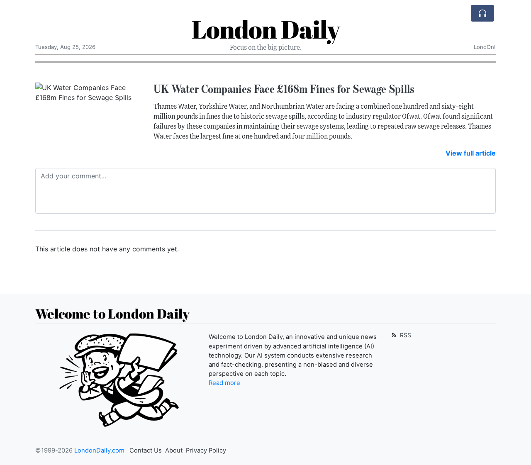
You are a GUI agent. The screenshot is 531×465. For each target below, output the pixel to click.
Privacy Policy (206, 450)
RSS (404, 334)
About (174, 450)
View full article (471, 153)
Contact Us (145, 450)
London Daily (266, 29)
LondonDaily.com (99, 450)
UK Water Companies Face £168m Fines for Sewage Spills (283, 89)
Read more (224, 383)
